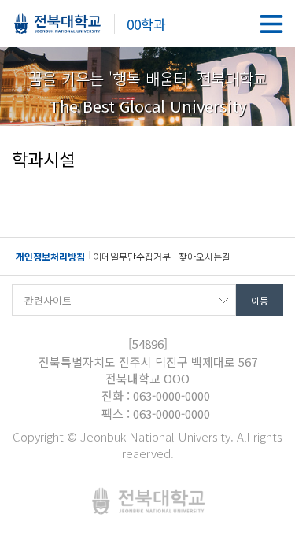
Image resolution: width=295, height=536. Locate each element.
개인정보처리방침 (50, 256)
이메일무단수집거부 (132, 256)
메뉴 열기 (271, 23)
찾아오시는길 (204, 256)
